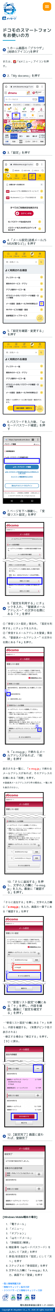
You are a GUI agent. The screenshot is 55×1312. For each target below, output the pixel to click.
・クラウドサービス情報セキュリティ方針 (22, 1290)
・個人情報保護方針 (11, 1283)
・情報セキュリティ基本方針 (15, 1286)
